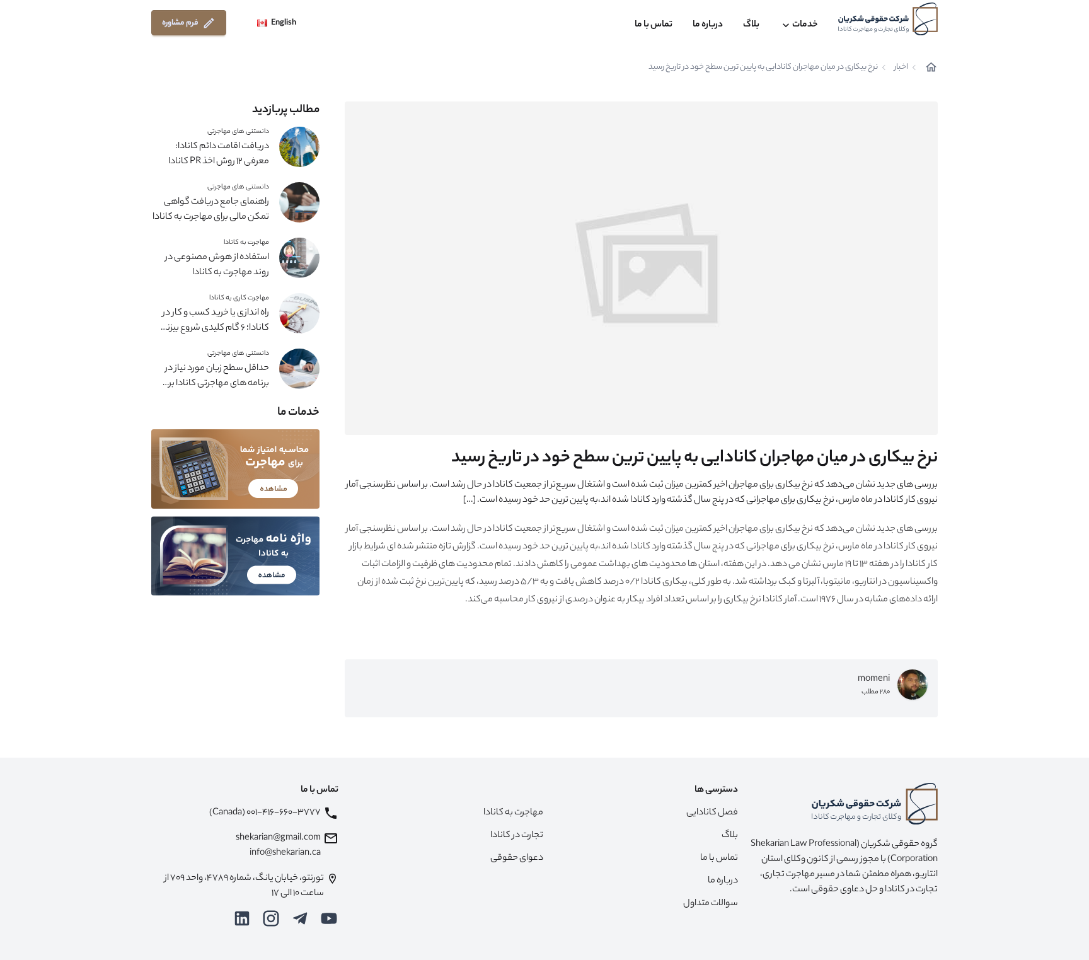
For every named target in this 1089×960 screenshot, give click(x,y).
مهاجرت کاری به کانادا (239, 298)
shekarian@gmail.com (278, 838)
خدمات (805, 25)
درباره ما (708, 25)
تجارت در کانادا (516, 835)
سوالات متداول (710, 903)
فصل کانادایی (712, 813)
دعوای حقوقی (516, 858)
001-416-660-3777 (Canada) (265, 813)
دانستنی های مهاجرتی (238, 132)
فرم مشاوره (180, 23)
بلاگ (751, 25)
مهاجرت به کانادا (246, 243)
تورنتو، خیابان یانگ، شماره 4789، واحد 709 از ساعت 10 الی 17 (244, 886)
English (283, 23)
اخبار (901, 67)
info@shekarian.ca (285, 853)
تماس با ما (653, 25)
